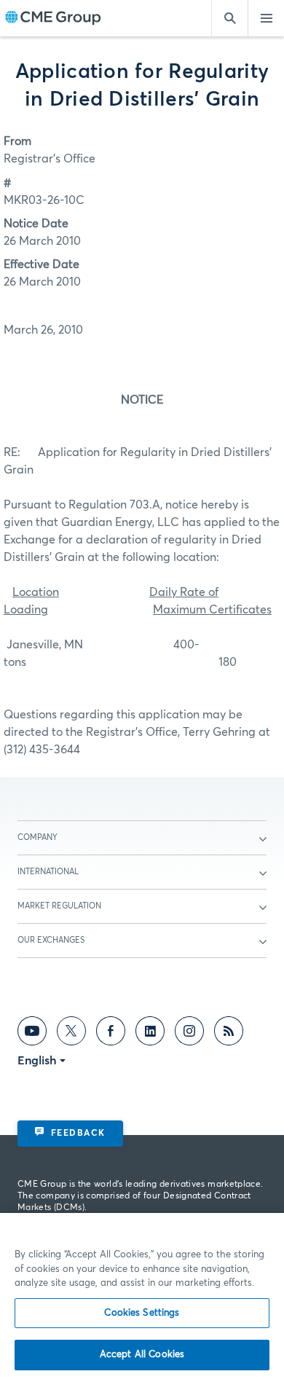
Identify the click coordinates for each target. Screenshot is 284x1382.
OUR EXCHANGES (50, 940)
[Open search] (229, 18)
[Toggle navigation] (266, 18)
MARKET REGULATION (59, 906)
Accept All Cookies (142, 1354)
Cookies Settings (141, 1313)
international (48, 872)
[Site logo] (53, 18)
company (37, 837)
